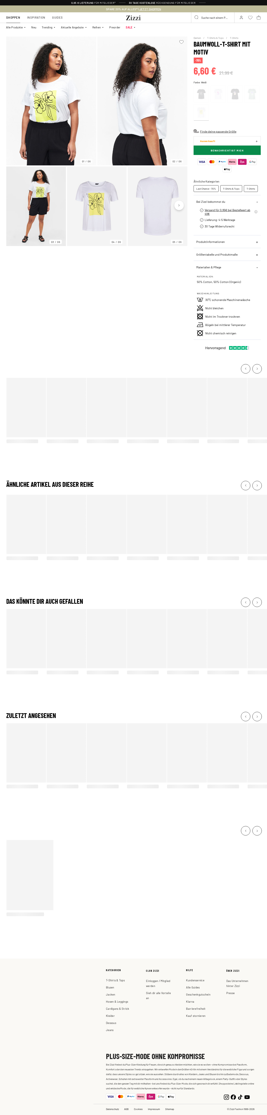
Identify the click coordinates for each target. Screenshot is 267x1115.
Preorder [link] (114, 27)
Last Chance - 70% (206, 188)
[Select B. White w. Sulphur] (201, 112)
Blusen (110, 987)
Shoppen (13, 17)
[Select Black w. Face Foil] (235, 94)
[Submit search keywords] (197, 17)
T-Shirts (234, 37)
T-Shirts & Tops (215, 37)
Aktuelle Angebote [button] (72, 27)
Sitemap (169, 1109)
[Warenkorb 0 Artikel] (258, 17)
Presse (230, 993)
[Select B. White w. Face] (218, 94)
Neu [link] (33, 27)
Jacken (110, 994)
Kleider (110, 1015)
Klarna (190, 1001)
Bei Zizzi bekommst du (210, 201)
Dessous (111, 1023)
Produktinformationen (210, 242)
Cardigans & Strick (117, 1008)
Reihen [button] (96, 27)
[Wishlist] (181, 42)
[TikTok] (240, 1096)
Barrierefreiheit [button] (195, 1008)
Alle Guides (193, 987)
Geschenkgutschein (198, 994)
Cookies (138, 1109)
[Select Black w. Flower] (201, 94)
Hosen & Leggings (117, 1001)
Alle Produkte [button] (14, 27)
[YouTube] (247, 1096)
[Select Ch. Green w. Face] (252, 94)
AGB (126, 1109)
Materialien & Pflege (208, 267)
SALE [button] (129, 27)
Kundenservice (195, 980)
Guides (57, 17)
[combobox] (212, 17)
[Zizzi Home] (133, 17)
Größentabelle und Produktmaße (217, 254)
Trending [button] (47, 27)
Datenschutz (112, 1109)
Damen (197, 37)
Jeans (109, 1030)
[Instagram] (226, 1096)
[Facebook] (233, 1096)
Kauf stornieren (195, 1015)
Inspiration (36, 17)
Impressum (154, 1109)
